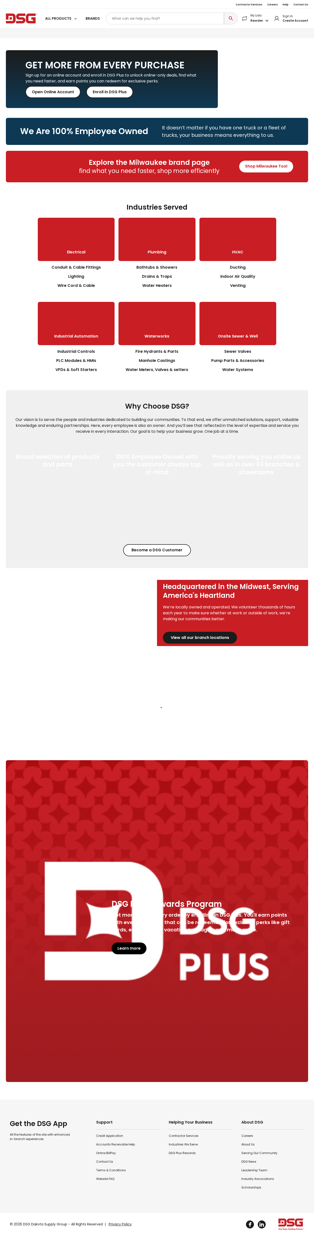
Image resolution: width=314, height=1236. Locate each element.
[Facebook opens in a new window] (250, 1224)
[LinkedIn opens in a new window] (262, 1224)
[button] (61, 18)
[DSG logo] (21, 18)
